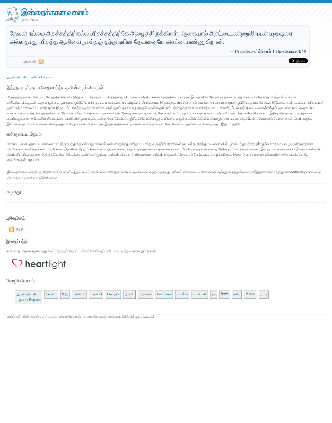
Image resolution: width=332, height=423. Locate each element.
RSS (19, 229)
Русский (146, 294)
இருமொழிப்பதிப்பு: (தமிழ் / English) (29, 296)
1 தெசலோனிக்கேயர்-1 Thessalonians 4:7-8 (270, 51)
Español (96, 294)
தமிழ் (236, 294)
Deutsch (79, 294)
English (51, 294)
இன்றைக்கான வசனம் (54, 12)
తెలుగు (250, 294)
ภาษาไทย (182, 294)
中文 (65, 294)
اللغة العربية (199, 294)
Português (164, 294)
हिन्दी (224, 294)
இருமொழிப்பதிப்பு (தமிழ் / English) (29, 77)
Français (113, 294)
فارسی (263, 294)
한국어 (129, 294)
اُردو (214, 294)
